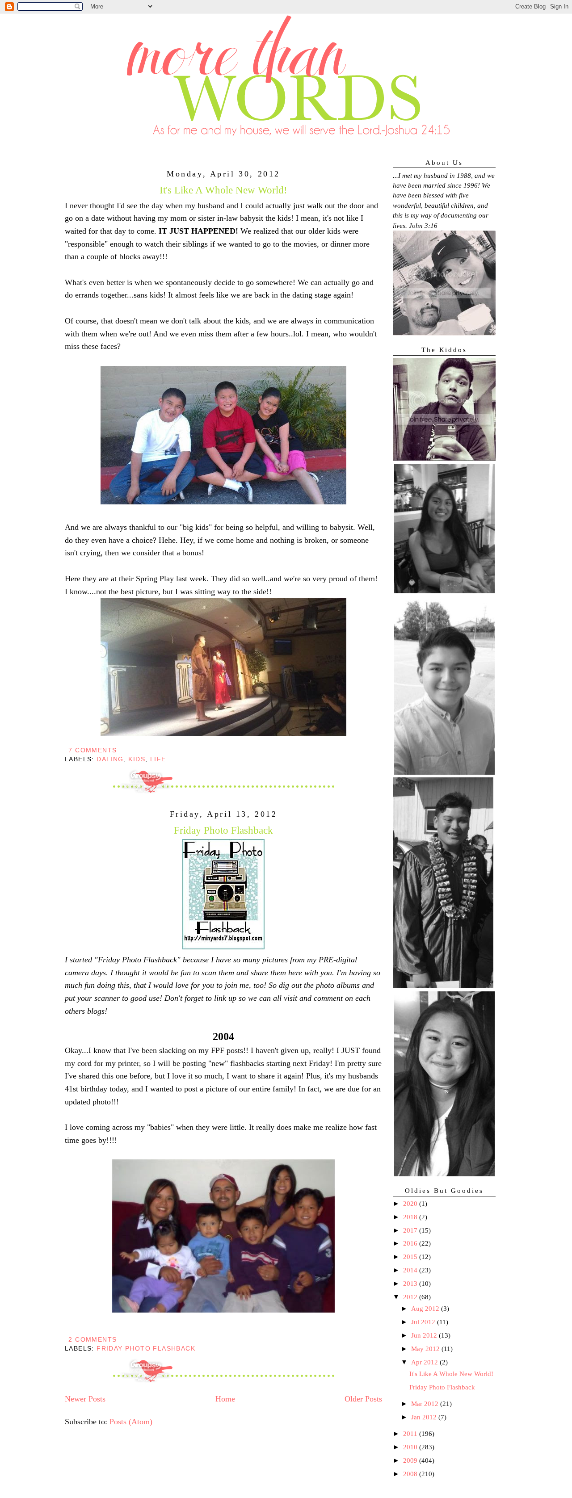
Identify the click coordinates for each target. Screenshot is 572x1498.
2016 (411, 1243)
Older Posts (363, 1398)
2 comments (92, 1339)
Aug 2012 (426, 1308)
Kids (136, 759)
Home (225, 1398)
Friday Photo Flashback (223, 830)
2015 (411, 1256)
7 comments (92, 750)
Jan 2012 (424, 1417)
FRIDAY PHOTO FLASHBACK (146, 1348)
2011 (411, 1433)
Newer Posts (85, 1398)
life (158, 759)
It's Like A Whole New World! (223, 190)
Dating (110, 759)
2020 (411, 1203)
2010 (411, 1447)
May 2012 (426, 1348)
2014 (411, 1270)
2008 (411, 1473)
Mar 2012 (425, 1403)
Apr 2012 (425, 1362)
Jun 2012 (425, 1335)
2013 (411, 1283)
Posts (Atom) (130, 1421)
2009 (411, 1460)
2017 (411, 1230)
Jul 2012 (424, 1322)
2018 (411, 1217)
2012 (411, 1297)
